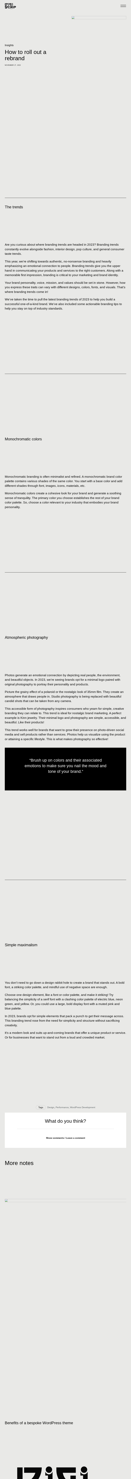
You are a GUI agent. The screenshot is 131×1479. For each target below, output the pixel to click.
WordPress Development (82, 1107)
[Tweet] (65, 779)
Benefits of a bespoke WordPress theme (39, 1423)
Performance (62, 1107)
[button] (65, 1138)
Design (50, 1107)
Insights (9, 45)
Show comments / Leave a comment (65, 1138)
